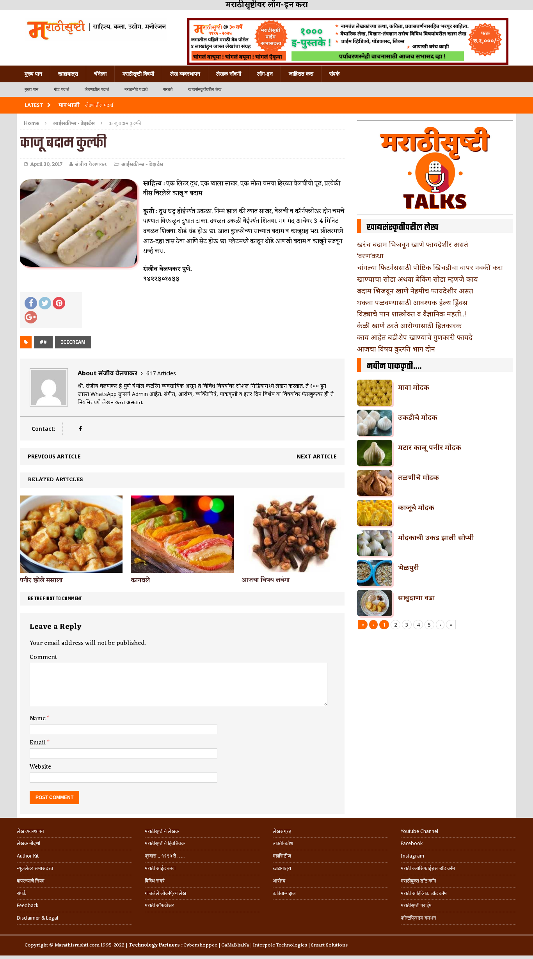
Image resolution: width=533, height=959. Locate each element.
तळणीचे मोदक (418, 477)
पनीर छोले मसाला (41, 580)
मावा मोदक (413, 387)
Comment (43, 657)
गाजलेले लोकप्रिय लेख (165, 893)
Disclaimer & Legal (37, 918)
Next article (317, 456)
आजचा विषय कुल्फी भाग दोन (396, 348)
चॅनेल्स (100, 74)
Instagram (412, 856)
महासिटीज (282, 856)
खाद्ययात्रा (68, 74)
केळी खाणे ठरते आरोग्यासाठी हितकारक (409, 325)
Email (38, 742)
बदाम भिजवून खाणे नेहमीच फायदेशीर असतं (415, 290)
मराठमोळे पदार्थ (135, 89)
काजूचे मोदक (416, 507)
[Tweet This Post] (45, 303)
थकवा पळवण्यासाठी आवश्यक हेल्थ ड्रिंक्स (412, 302)
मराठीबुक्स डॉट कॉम (418, 881)
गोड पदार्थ (61, 89)
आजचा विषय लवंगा (266, 580)
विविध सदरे (155, 881)
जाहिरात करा (301, 74)
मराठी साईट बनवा (160, 868)
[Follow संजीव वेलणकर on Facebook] (80, 429)
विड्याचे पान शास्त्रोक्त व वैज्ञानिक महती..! (411, 313)
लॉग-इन (265, 74)
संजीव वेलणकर (91, 164)
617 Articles (161, 373)
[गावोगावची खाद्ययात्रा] (96, 29)
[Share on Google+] (31, 317)
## (43, 342)
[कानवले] (182, 568)
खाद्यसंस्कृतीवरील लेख (205, 89)
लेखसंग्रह (282, 831)
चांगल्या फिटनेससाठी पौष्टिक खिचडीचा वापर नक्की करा (430, 267)
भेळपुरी (408, 567)
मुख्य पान (33, 74)
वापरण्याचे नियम (30, 881)
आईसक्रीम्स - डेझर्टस (142, 164)
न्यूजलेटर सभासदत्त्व (35, 868)
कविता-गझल (284, 893)
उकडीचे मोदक (417, 417)
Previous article (54, 456)
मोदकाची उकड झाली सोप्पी (436, 537)
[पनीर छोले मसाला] (71, 568)
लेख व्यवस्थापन (185, 74)
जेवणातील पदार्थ (97, 89)
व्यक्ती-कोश (283, 843)
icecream (73, 342)
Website (40, 767)
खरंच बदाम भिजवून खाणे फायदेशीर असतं (412, 244)
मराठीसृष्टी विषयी (138, 74)
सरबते (167, 89)
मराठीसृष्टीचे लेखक (162, 831)
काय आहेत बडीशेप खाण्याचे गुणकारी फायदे (415, 337)
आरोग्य (279, 881)
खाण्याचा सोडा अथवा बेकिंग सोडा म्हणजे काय (417, 279)
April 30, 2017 (46, 164)
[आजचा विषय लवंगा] (293, 568)
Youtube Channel (419, 831)
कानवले (140, 580)
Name (38, 718)
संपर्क (334, 74)
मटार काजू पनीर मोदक (429, 447)
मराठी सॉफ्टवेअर (159, 905)
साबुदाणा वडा (416, 597)
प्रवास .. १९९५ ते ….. (165, 856)
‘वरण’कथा (370, 255)
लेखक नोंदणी (228, 74)
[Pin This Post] (59, 303)
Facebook (412, 843)
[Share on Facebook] (31, 303)
